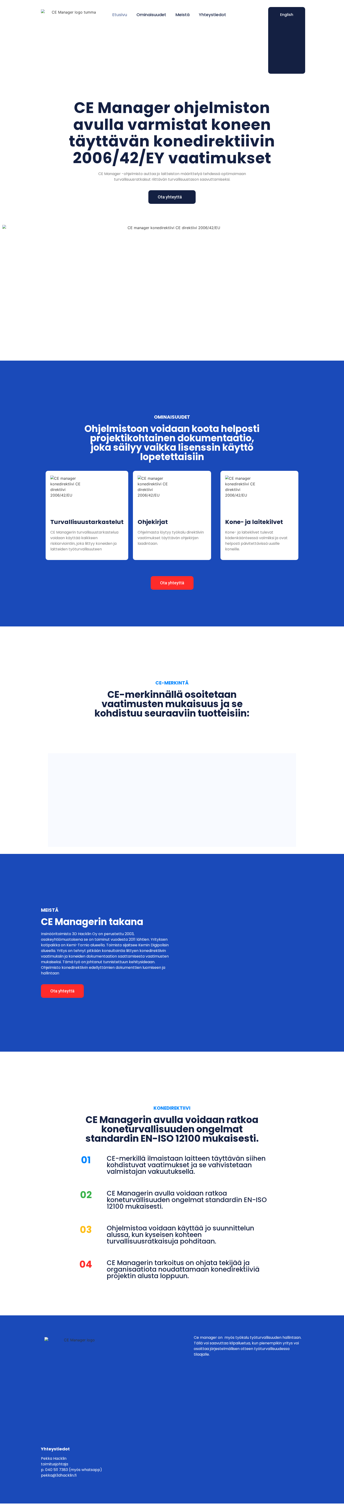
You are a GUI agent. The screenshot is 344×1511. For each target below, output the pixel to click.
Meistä (183, 15)
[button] (172, 197)
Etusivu (119, 15)
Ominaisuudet (151, 15)
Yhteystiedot (212, 15)
